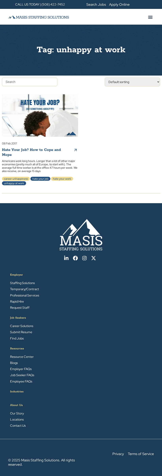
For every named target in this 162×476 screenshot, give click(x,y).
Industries (17, 391)
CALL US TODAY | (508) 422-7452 (40, 4)
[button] (150, 17)
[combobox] (29, 82)
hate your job (40, 178)
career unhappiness (16, 178)
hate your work (62, 178)
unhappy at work (14, 183)
